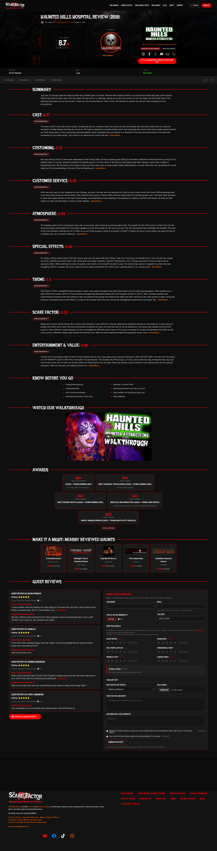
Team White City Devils (63, 22)
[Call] (173, 54)
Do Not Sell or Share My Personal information (25, 820)
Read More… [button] (115, 135)
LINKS (173, 798)
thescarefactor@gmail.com (19, 826)
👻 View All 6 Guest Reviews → (25, 717)
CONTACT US (145, 798)
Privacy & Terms (15, 817)
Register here (200, 630)
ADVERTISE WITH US (130, 803)
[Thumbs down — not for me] (212, 80)
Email (160, 602)
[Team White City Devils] (42, 22)
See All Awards (108, 528)
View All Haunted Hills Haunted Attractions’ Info (157, 61)
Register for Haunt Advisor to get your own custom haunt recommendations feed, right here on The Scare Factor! (157, 731)
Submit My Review (115, 742)
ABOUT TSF (161, 798)
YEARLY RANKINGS (199, 793)
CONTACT (180, 5)
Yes (112, 619)
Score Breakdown (41, 121)
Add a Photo (162, 685)
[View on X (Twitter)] (155, 54)
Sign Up (206, 5)
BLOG (165, 5)
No (121, 619)
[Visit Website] (143, 54)
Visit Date (161, 614)
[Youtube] (44, 836)
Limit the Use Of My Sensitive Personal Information (28, 822)
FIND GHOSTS (156, 5)
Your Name (111, 602)
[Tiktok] (63, 836)
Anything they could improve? (118, 714)
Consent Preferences (30, 817)
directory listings (44, 807)
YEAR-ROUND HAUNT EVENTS (151, 793)
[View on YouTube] (161, 54)
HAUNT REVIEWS (126, 5)
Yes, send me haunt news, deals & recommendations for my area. (139, 736)
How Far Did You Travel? (116, 685)
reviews (31, 807)
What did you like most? (116, 696)
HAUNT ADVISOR (187, 798)
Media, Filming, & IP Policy (50, 817)
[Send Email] (167, 54)
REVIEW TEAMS (128, 798)
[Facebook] (54, 836)
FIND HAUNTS (114, 5)
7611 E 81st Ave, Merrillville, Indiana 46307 (159, 44)
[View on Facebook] (149, 54)
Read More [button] (62, 610)
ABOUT (171, 5)
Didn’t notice (133, 643)
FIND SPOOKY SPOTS (142, 5)
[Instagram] (72, 836)
